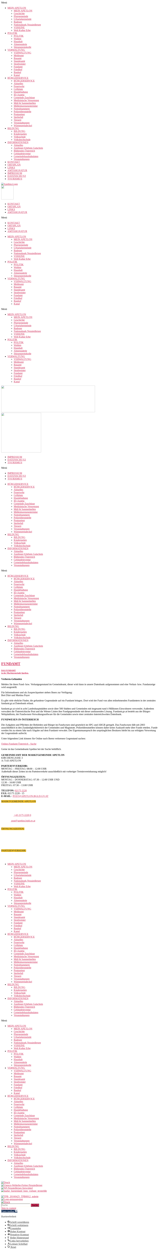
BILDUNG (13, 128)
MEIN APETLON (17, 8)
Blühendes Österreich (24, 150)
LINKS (11, 167)
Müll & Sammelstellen (25, 103)
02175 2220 (21, 790)
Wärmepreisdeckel (23, 125)
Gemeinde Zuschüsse (24, 97)
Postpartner (19, 114)
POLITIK (12, 33)
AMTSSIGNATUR (17, 170)
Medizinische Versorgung (26, 100)
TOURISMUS (15, 178)
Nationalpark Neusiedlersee (27, 24)
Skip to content (8, 1208)
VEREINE (19, 27)
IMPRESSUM (15, 173)
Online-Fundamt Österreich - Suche (18, 743)
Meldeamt (19, 55)
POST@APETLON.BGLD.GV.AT (30, 796)
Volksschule (20, 136)
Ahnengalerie (20, 44)
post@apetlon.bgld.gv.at (23, 820)
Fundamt (18, 66)
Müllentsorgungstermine (26, 106)
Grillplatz (18, 89)
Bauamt (17, 58)
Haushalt (18, 41)
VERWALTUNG (16, 50)
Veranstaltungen (22, 122)
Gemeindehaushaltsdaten (26, 156)
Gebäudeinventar (22, 153)
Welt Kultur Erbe (22, 30)
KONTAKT (14, 162)
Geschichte (19, 13)
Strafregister (20, 64)
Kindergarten (20, 134)
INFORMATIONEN (18, 142)
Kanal (17, 75)
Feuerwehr (19, 86)
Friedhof (18, 69)
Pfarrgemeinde (21, 16)
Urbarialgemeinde (22, 19)
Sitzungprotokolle (22, 47)
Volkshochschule (22, 139)
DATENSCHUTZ (17, 176)
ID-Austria (19, 94)
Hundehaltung (21, 92)
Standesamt (19, 61)
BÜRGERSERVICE (18, 78)
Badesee (18, 22)
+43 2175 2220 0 (22, 815)
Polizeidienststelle (22, 111)
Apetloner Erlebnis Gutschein (28, 148)
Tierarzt (17, 120)
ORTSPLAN (14, 164)
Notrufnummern (22, 108)
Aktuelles (18, 83)
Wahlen (17, 38)
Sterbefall (18, 117)
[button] (80, 2)
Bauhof (17, 72)
